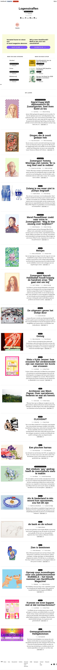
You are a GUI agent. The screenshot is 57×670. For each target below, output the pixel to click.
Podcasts (47, 661)
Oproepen (36, 661)
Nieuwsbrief (14, 661)
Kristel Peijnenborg (46, 476)
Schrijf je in (38, 47)
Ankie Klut (36, 422)
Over (9, 661)
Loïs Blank (36, 369)
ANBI (31, 661)
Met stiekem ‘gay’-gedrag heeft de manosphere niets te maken (40, 471)
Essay (40, 388)
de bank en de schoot (40, 524)
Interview (40, 308)
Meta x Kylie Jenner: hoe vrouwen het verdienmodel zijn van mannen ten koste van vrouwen (40, 362)
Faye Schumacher (35, 140)
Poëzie (40, 521)
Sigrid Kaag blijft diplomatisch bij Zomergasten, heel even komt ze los (40, 105)
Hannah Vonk (48, 253)
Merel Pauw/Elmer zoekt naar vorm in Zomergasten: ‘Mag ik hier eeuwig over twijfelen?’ (40, 220)
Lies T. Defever (36, 285)
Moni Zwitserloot (36, 339)
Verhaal (40, 133)
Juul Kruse (36, 111)
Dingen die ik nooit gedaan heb (40, 136)
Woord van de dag (28, 11)
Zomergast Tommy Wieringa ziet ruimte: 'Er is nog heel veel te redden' (40, 163)
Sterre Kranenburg (48, 140)
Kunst (40, 629)
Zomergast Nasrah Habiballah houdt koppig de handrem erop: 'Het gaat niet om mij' (40, 278)
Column (40, 357)
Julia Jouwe (36, 400)
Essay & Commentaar (40, 99)
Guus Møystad (47, 450)
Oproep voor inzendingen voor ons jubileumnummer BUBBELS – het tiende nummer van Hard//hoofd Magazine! (40, 577)
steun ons (15, 1)
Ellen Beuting (47, 193)
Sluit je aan (16, 47)
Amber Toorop (46, 400)
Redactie (30, 13)
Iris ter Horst (47, 550)
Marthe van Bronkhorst (36, 505)
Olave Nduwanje (37, 550)
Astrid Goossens (36, 226)
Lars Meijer (35, 476)
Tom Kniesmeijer (36, 450)
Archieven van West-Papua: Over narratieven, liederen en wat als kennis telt (40, 394)
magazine (9, 1)
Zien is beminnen (40, 547)
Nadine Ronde (36, 193)
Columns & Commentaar (40, 466)
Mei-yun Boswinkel (36, 253)
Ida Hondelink (42, 636)
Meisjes (40, 250)
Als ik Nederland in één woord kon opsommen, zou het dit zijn (40, 500)
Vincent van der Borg (36, 168)
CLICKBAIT (40, 419)
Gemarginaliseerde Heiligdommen (40, 632)
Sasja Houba (46, 422)
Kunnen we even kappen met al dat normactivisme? (40, 603)
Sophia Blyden (41, 527)
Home (5, 661)
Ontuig (40, 336)
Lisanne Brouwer (41, 315)
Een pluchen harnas (40, 447)
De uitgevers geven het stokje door (40, 311)
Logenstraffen (28, 8)
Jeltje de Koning (46, 111)
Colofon (20, 661)
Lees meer (43, 124)
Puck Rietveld (47, 339)
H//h (2, 661)
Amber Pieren (46, 369)
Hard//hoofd (3, 1)
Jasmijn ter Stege (49, 505)
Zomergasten (40, 158)
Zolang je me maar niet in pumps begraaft (40, 189)
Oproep (40, 570)
